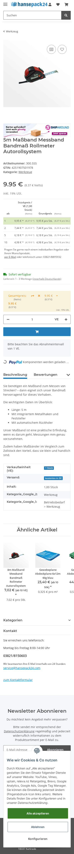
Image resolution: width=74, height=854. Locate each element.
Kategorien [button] (12, 620)
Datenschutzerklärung (19, 731)
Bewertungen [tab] (45, 375)
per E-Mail (10, 257)
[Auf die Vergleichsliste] (51, 49)
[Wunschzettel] (58, 4)
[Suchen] (66, 15)
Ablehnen (38, 827)
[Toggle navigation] (5, 2)
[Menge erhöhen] (66, 319)
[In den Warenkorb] (37, 331)
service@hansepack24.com (21, 668)
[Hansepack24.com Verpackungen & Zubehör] (30, 4)
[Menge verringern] (8, 319)
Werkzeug (25, 172)
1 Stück (49, 468)
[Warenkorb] (66, 4)
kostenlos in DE (53, 478)
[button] (68, 377)
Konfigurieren (37, 838)
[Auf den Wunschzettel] (62, 49)
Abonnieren (55, 750)
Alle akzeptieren (38, 813)
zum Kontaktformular (18, 680)
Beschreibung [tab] (15, 375)
